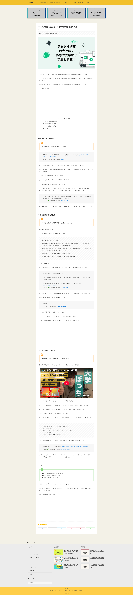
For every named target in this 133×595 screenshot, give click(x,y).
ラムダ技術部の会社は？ (51, 121)
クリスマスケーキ (34, 557)
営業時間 (32, 570)
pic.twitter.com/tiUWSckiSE (81, 446)
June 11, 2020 (64, 200)
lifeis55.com (32, 2)
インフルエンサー (43, 524)
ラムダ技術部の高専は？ (51, 123)
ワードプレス (33, 567)
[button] (42, 528)
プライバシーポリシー (73, 590)
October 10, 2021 (65, 449)
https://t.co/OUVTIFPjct (83, 154)
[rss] (67, 588)
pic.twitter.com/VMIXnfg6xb (49, 156)
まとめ (46, 128)
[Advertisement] (66, 102)
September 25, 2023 (66, 287)
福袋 (31, 574)
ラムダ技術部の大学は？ (51, 126)
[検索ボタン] (91, 2)
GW (31, 551)
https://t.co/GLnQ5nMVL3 (68, 446)
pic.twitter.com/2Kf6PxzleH (49, 285)
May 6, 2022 (64, 159)
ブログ (31, 560)
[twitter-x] (65, 588)
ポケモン (32, 564)
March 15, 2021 (62, 306)
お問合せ (81, 590)
